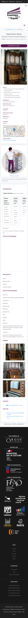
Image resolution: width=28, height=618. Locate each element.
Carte (14, 551)
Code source (5, 1)
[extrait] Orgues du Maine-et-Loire (15, 405)
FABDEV (12, 609)
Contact (14, 558)
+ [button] (5, 127)
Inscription (19, 1)
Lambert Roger (7, 95)
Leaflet (11, 136)
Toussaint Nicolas (8, 97)
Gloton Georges (7, 92)
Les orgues (14, 553)
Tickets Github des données (14, 595)
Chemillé (16, 36)
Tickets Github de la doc (14, 593)
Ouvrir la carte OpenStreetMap (9, 140)
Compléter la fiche (15, 45)
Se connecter (14, 569)
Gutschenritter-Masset (19, 88)
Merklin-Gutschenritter (9, 88)
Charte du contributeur (14, 574)
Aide (14, 572)
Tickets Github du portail (14, 588)
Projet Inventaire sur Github (14, 590)
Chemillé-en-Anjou (7, 36)
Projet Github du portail (14, 585)
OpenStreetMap (17, 136)
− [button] (5, 130)
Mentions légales (18, 606)
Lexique (14, 556)
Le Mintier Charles (16, 92)
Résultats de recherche (10, 29)
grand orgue (9, 39)
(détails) (16, 179)
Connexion (13, 1)
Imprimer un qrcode (14, 175)
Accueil (14, 548)
